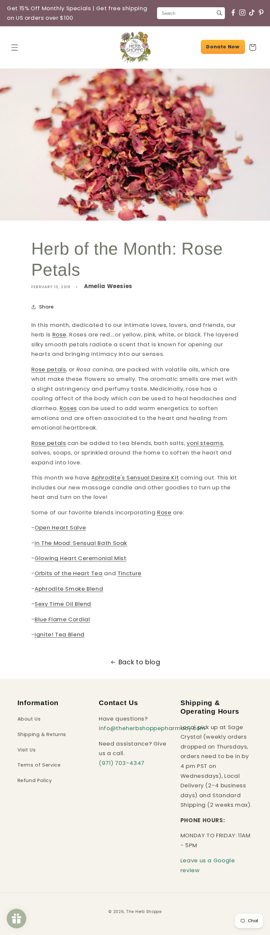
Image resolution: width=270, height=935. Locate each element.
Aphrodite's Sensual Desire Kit (135, 477)
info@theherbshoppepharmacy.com (152, 728)
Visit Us (26, 750)
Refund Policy (34, 780)
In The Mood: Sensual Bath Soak (81, 543)
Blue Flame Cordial (62, 619)
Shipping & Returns (41, 734)
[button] (14, 47)
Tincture (130, 573)
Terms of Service (39, 765)
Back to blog (139, 662)
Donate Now (222, 46)
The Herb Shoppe (144, 911)
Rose (59, 334)
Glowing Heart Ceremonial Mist (80, 558)
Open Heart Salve (60, 527)
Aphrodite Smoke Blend (69, 589)
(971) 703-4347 (122, 763)
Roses (68, 408)
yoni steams (205, 443)
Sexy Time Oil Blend (63, 604)
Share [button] (46, 307)
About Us (29, 719)
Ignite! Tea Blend (60, 634)
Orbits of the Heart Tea (69, 573)
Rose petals (48, 369)
